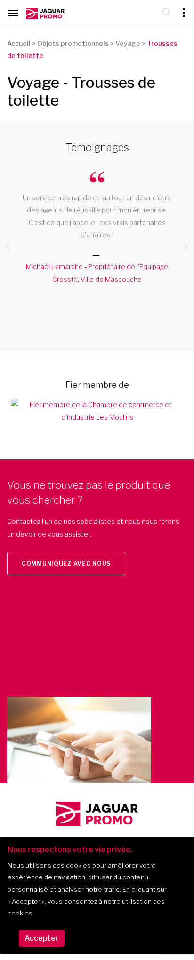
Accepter (41, 938)
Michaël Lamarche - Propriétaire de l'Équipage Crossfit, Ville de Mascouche (97, 273)
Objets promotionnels (73, 43)
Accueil (19, 43)
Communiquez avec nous (66, 563)
